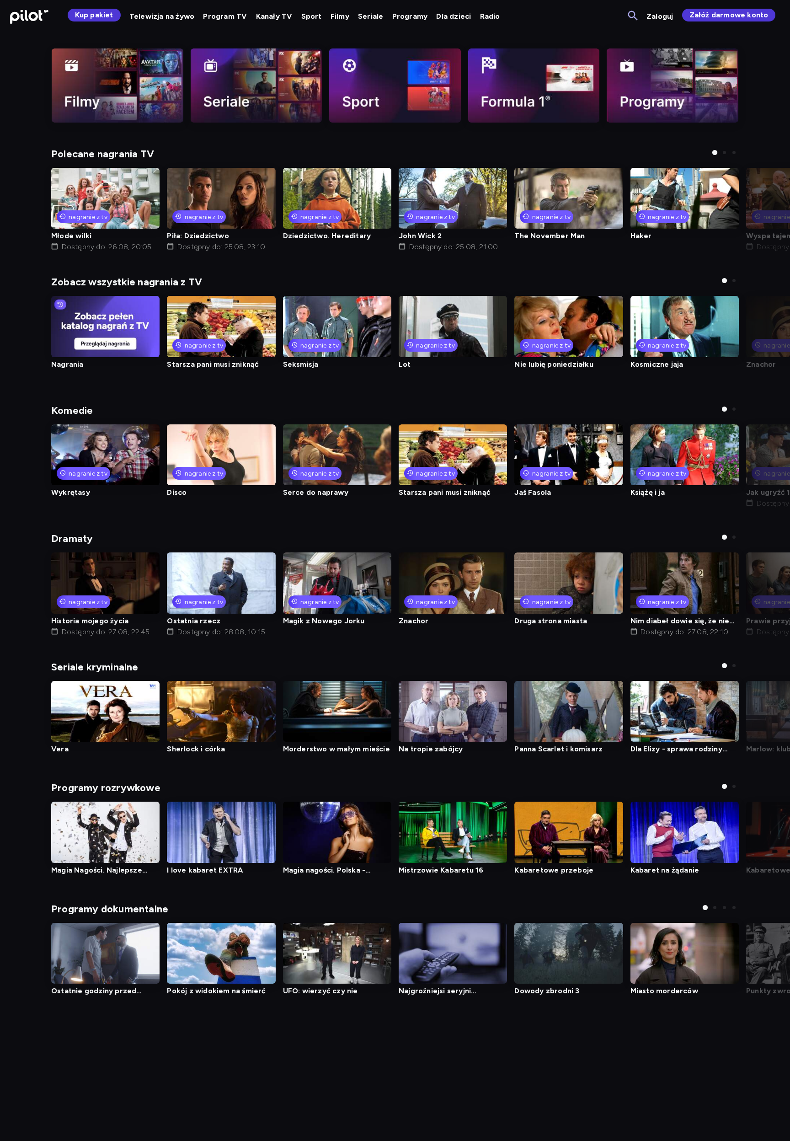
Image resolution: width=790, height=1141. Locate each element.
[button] (715, 152)
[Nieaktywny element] (117, 85)
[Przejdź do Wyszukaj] (633, 16)
